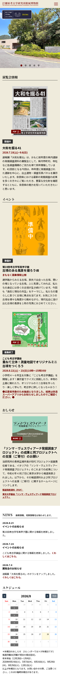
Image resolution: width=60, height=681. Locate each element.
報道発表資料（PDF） (12, 489)
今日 (54, 595)
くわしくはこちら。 (12, 577)
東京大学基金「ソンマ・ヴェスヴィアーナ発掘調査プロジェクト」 (29, 495)
